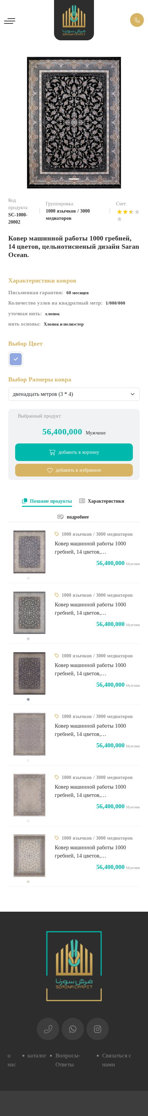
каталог (37, 1055)
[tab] (47, 501)
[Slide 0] (74, 179)
